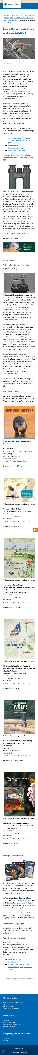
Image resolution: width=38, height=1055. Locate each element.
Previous (5, 51)
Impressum (6, 1020)
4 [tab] (22, 66)
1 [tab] (15, 66)
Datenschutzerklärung (9, 1026)
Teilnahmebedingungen (16, 148)
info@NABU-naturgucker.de (11, 1009)
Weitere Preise (13, 145)
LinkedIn (5, 1040)
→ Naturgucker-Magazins (11, 893)
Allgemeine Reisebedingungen (11, 1024)
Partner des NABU (19, 1049)
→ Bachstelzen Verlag (23, 900)
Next (33, 51)
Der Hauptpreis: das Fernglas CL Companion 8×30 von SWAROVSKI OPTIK (19, 140)
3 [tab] (20, 66)
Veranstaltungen (17, 15)
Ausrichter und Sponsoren (17, 150)
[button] (3, 1051)
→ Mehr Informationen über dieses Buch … (18, 461)
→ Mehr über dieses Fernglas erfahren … (17, 233)
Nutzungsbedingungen (9, 1022)
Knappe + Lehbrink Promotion (18, 964)
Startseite (7, 15)
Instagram (6, 1038)
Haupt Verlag (12, 962)
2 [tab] (17, 66)
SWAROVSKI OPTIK (14, 959)
